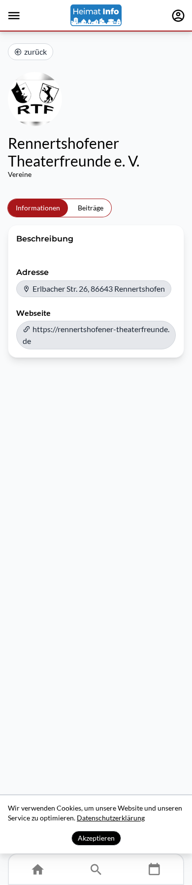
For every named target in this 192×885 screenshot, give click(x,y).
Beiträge (90, 208)
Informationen (38, 208)
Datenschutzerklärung (111, 818)
